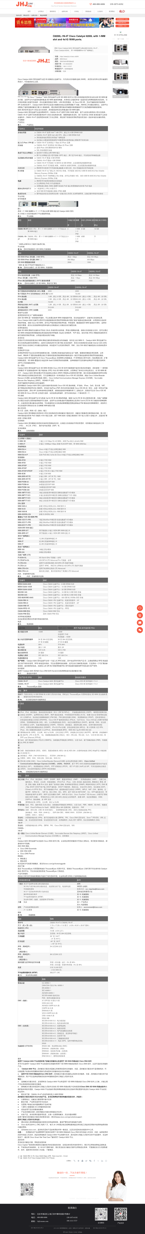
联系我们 (112, 11)
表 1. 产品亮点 (82, 902)
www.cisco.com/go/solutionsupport (69, 1117)
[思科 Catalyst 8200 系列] (48, 89)
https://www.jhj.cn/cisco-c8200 (69, 56)
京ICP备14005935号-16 (99, 1228)
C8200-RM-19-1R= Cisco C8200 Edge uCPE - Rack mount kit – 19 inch (45, 1156)
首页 (29, 11)
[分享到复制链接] (74, 1160)
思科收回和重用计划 (84, 891)
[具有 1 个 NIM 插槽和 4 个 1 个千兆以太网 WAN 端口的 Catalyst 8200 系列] (48, 203)
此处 (37, 871)
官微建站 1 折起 (122, 26)
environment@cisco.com (93, 907)
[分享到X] (98, 1160)
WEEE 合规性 (82, 886)
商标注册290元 (122, 22)
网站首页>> (26, 15)
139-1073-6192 (116, 4)
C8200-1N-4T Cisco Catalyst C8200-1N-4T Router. (39, 1158)
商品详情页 (43, 15)
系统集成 (88, 11)
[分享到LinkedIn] (102, 1160)
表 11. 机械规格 (83, 899)
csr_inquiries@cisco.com (95, 889)
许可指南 (26, 843)
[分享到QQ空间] (78, 1160)
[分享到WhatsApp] (106, 1160)
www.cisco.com (30, 1129)
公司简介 (41, 11)
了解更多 (49, 1149)
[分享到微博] (86, 1160)
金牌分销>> (34, 15)
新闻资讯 (53, 11)
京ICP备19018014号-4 (37, 1228)
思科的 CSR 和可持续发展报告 (29, 876)
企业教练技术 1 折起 (122, 19)
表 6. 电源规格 (82, 904)
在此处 (20, 619)
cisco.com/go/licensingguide (55, 863)
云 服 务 (100, 11)
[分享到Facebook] (94, 1160)
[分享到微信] (90, 1160)
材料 (78, 883)
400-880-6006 (99, 4)
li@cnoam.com (58, 1198)
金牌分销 (65, 11)
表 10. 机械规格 (83, 894)
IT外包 (76, 11)
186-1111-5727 (72, 1221)
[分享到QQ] (82, 1160)
